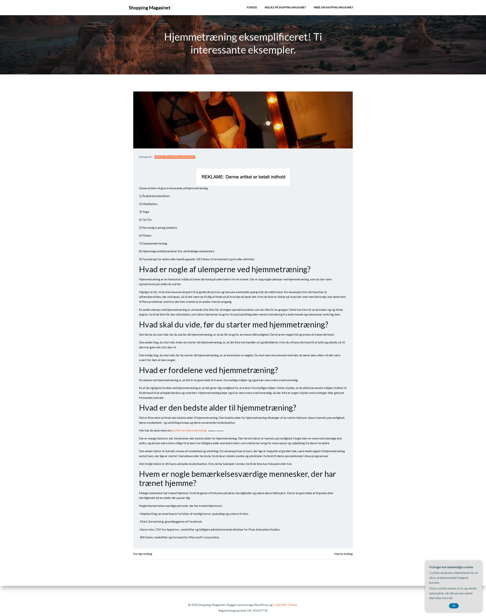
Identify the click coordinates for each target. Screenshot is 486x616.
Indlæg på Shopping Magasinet (285, 7)
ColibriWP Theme (285, 605)
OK (454, 605)
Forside (252, 7)
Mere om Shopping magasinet (333, 7)
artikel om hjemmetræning (189, 430)
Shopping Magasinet (149, 7)
